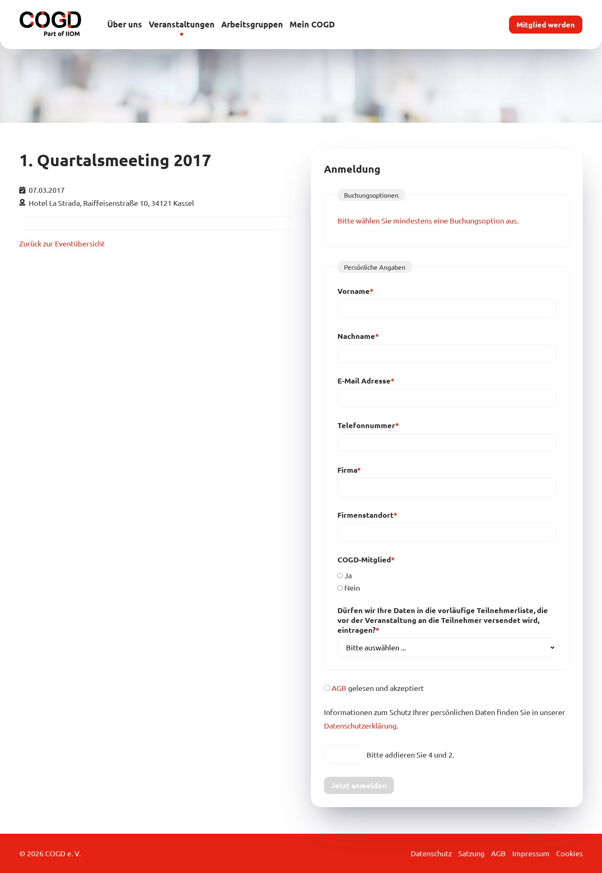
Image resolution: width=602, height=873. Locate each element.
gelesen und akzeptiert (378, 688)
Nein (352, 587)
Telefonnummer (368, 425)
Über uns (124, 24)
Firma (356, 469)
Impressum (531, 853)
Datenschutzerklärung (360, 725)
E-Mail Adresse (365, 380)
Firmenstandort (367, 514)
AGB (339, 688)
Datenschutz (431, 853)
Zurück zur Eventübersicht (62, 243)
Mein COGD (312, 24)
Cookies (569, 853)
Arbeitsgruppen (252, 24)
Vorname (356, 291)
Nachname (358, 336)
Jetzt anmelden (359, 785)
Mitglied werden (545, 24)
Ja (348, 575)
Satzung (471, 853)
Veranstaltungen (182, 24)
